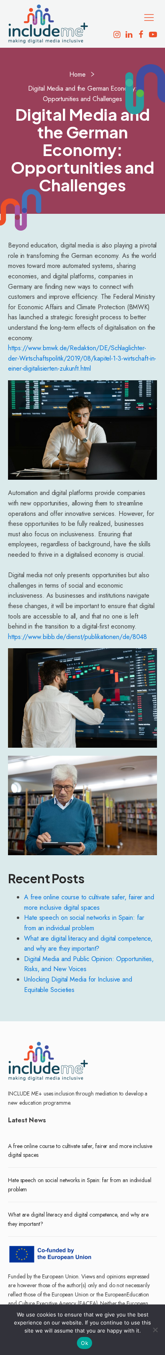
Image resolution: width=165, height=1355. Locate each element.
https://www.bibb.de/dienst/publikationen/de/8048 (77, 636)
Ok (84, 1343)
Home (77, 74)
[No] (155, 1330)
